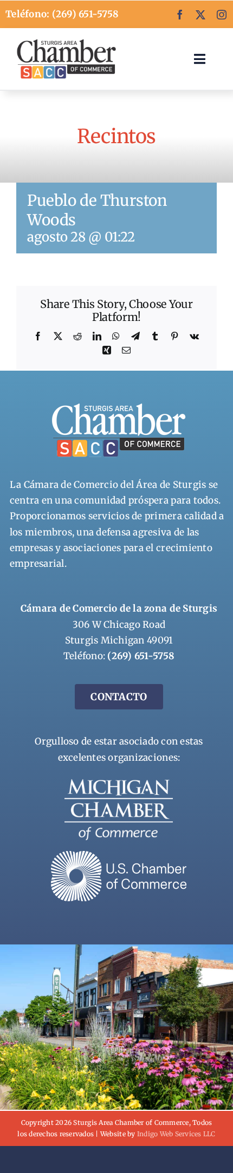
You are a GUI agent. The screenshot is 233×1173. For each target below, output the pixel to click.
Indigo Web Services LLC (176, 1134)
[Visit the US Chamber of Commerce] (118, 855)
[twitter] (200, 14)
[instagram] (221, 14)
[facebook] (180, 14)
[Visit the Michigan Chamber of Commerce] (118, 783)
